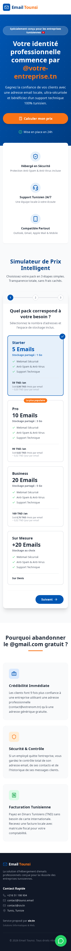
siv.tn (31, 920)
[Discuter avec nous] (61, 941)
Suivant (47, 599)
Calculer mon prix (38, 118)
